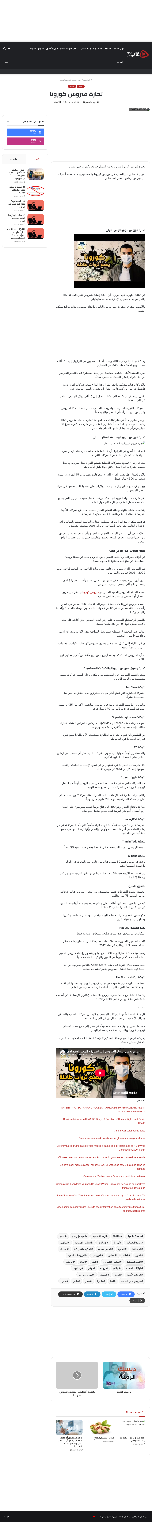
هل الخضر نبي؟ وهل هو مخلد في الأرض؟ (16, 204)
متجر (87, 1281)
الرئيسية (87, 80)
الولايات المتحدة (133, 1268)
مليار (75, 1281)
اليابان (116, 1268)
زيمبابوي (77, 1268)
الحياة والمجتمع (68, 48)
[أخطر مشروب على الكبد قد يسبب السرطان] (131, 1427)
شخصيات (83, 48)
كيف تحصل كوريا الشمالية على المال (16, 218)
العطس (112, 1255)
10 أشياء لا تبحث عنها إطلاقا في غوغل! (17, 190)
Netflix (117, 1236)
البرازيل (64, 1242)
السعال (63, 1248)
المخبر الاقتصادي (111, 1261)
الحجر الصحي (104, 1248)
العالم (125, 1255)
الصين (138, 1255)
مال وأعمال (52, 48)
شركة (117, 1274)
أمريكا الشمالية (133, 1242)
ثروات (103, 1268)
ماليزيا (100, 1281)
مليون (63, 1281)
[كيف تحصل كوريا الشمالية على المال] (35, 219)
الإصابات (103, 1242)
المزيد (120, 62)
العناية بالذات (104, 48)
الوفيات (69, 1261)
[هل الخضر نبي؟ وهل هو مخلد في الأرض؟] (35, 205)
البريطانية (136, 1248)
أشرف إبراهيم (79, 1236)
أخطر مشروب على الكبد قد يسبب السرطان (132, 1439)
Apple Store (134, 1236)
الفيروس (97, 1255)
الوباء (82, 1261)
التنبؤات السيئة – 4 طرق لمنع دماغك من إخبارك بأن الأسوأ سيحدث (16, 233)
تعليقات (14, 159)
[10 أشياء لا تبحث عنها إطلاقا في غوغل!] (35, 191)
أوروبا (116, 1242)
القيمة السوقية (134, 1261)
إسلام (93, 48)
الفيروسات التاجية (77, 1255)
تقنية (33, 48)
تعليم (41, 48)
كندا (112, 1281)
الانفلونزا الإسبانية (83, 1242)
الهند (94, 1261)
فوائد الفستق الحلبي (104, 1438)
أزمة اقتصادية (99, 1236)
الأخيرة (37, 159)
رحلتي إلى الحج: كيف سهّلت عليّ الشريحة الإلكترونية (17, 174)
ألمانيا (62, 1236)
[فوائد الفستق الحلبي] (100, 1427)
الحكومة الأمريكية (82, 1248)
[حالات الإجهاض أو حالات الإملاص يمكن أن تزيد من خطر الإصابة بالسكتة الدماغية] (69, 1427)
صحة (72, 86)
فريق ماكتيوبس (90, 102)
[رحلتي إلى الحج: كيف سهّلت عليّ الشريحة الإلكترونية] (35, 174)
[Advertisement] (76, 21)
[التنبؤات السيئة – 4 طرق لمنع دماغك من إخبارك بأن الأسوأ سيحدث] (35, 233)
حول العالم (119, 48)
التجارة (121, 1248)
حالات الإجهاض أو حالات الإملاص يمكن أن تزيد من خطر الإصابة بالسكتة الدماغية (70, 1442)
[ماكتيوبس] (137, 53)
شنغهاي (103, 1274)
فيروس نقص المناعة (131, 1281)
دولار (90, 1268)
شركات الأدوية (134, 1274)
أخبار (79, 80)
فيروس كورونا (90, 592)
